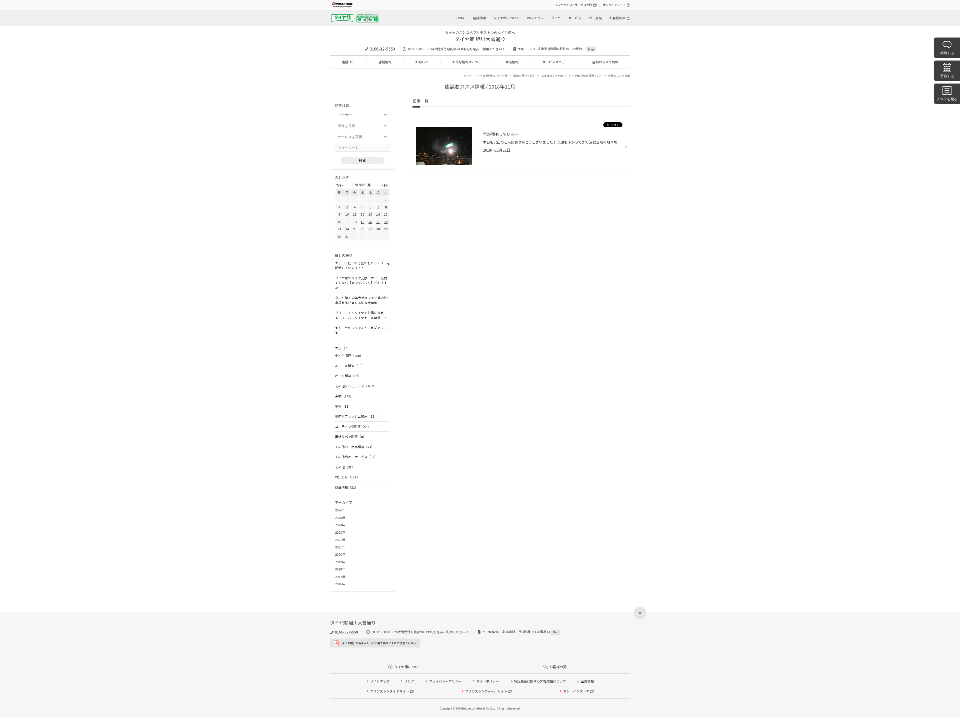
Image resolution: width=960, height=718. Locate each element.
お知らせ (421, 62)
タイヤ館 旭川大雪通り (480, 39)
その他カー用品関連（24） (354, 446)
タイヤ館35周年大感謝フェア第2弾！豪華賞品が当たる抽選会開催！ (362, 300)
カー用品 (595, 18)
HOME (461, 18)
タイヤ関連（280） (349, 355)
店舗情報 (385, 62)
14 (378, 214)
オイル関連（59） (348, 375)
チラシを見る (947, 98)
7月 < (340, 185)
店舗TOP (348, 62)
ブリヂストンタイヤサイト (389, 691)
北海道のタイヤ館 (552, 76)
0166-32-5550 (382, 49)
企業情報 (587, 681)
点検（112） (344, 396)
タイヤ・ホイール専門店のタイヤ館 (486, 76)
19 (362, 221)
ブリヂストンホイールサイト (486, 691)
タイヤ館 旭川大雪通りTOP (585, 76)
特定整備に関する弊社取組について (540, 681)
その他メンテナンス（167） (355, 386)
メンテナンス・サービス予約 (573, 5)
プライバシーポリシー (445, 681)
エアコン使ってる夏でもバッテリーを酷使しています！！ (362, 265)
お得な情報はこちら (467, 62)
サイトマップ (380, 681)
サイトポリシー (487, 681)
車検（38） (343, 406)
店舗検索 (479, 18)
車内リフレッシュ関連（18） (356, 416)
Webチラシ (535, 18)
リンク (409, 681)
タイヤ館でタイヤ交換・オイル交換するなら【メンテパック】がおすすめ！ (361, 283)
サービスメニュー (555, 62)
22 (386, 221)
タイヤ (556, 18)
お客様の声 (617, 18)
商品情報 (512, 62)
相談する (947, 52)
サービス (574, 18)
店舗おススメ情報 (605, 62)
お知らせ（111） (347, 477)
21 (378, 221)
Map (591, 49)
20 (370, 221)
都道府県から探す (524, 76)
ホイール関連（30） (349, 365)
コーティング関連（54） (353, 426)
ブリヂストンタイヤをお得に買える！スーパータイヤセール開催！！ (361, 315)
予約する (947, 75)
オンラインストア (614, 5)
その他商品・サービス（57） (356, 456)
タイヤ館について (507, 18)
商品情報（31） (346, 487)
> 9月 (385, 185)
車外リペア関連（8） (350, 436)
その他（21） (345, 467)
